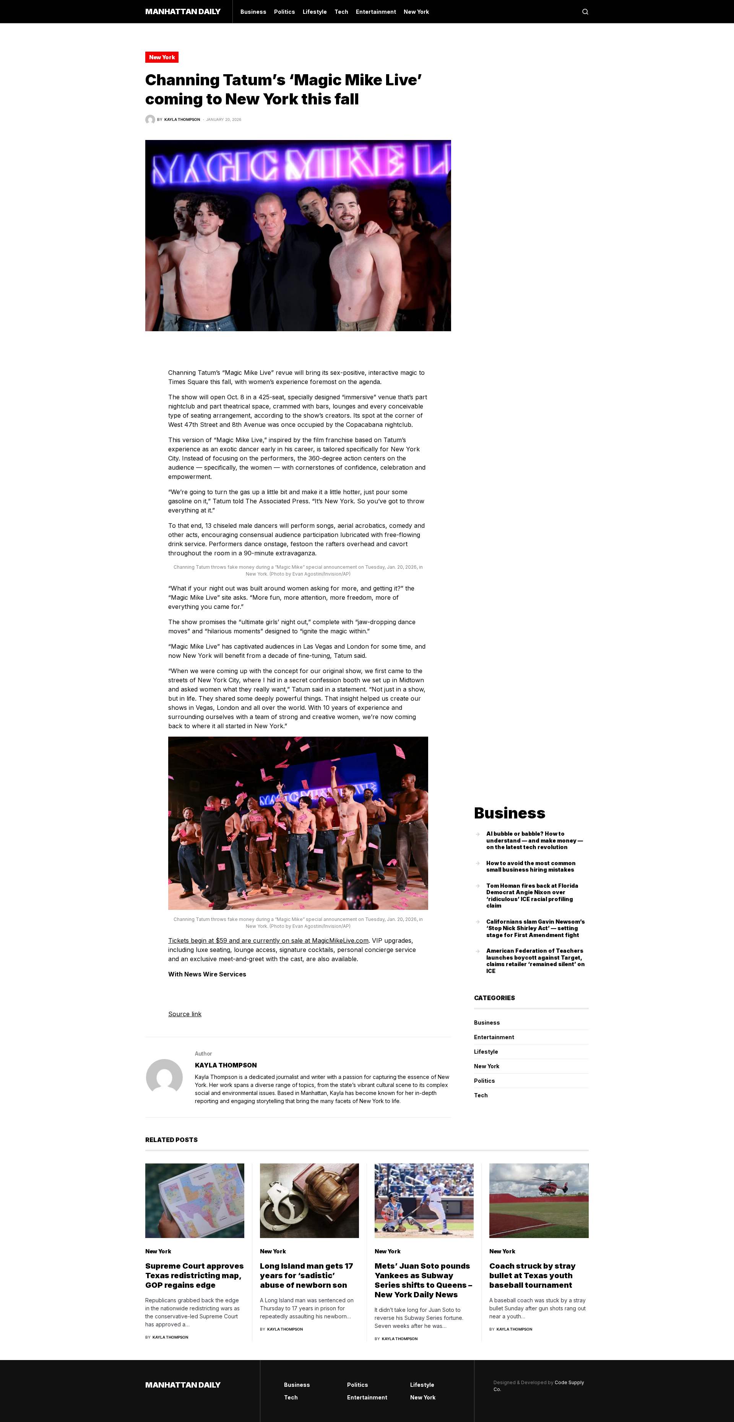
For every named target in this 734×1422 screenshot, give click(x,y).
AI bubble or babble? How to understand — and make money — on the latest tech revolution (534, 840)
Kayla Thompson (226, 1065)
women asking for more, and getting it (342, 588)
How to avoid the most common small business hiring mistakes (531, 866)
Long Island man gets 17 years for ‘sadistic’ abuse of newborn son (306, 1275)
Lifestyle (486, 1051)
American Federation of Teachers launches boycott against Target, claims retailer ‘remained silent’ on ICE (535, 960)
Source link (184, 1014)
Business (487, 1022)
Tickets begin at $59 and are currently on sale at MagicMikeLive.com (268, 940)
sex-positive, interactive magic (373, 372)
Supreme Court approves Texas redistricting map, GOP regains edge (194, 1275)
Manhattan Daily (183, 11)
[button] (585, 11)
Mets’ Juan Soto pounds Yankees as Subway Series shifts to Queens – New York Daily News (423, 1280)
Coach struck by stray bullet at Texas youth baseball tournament (532, 1275)
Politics (484, 1080)
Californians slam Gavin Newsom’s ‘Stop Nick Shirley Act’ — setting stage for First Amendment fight (535, 928)
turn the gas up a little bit (251, 492)
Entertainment (494, 1037)
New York (162, 57)
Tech (481, 1095)
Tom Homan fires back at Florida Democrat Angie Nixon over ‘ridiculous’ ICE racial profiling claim (532, 895)
